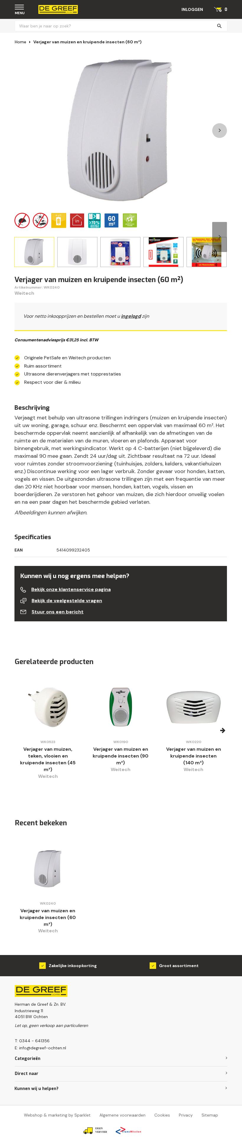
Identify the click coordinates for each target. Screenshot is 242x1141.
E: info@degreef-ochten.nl (40, 1048)
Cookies (162, 1115)
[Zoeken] (219, 26)
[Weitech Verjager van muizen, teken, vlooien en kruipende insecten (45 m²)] (47, 707)
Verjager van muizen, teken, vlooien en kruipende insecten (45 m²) (48, 759)
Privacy (186, 1115)
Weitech (24, 293)
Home (20, 42)
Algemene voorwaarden (122, 1115)
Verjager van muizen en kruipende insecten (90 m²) (120, 756)
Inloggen (192, 9)
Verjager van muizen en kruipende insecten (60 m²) (87, 42)
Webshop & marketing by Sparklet (57, 1115)
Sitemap (210, 1115)
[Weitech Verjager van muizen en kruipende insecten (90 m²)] (120, 707)
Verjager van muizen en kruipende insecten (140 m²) (193, 756)
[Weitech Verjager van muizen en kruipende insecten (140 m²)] (193, 707)
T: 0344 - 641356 (32, 1040)
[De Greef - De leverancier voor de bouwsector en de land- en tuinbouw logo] (58, 9)
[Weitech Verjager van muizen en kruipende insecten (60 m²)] (47, 869)
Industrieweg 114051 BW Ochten (31, 1013)
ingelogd (131, 316)
